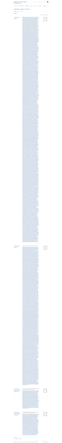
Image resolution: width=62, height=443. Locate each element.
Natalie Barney (28, 133)
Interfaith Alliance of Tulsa (29, 101)
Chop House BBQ (24, 49)
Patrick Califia (23, 335)
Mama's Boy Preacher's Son (30, 119)
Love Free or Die (31, 309)
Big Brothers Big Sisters (32, 37)
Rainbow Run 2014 (34, 169)
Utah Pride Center (29, 379)
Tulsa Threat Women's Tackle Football (35, 223)
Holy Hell (37, 98)
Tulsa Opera (33, 218)
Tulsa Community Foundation (25, 213)
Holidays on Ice (32, 98)
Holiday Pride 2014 (29, 98)
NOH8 (25, 136)
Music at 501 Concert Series (31, 131)
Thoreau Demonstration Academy (30, 205)
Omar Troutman (26, 149)
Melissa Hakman (30, 125)
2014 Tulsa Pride (30, 248)
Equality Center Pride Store (32, 281)
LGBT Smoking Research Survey (32, 307)
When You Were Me (33, 381)
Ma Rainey (28, 310)
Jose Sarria (29, 301)
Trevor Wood (30, 365)
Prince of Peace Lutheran (27, 168)
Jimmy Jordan (26, 300)
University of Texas (33, 232)
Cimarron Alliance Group (34, 51)
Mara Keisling (35, 119)
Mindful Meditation (36, 315)
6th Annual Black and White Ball (27, 23)
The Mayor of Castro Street (30, 359)
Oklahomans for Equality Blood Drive (26, 147)
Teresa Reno (32, 198)
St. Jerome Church (32, 351)
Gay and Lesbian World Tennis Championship (26, 86)
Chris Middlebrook (30, 49)
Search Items (22, 11)
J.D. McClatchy (35, 298)
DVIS (25, 70)
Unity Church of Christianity (26, 229)
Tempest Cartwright (33, 197)
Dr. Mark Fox (30, 68)
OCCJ (30, 137)
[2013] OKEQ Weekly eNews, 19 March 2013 (17, 390)
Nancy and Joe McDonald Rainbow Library (28, 132)
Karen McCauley (34, 109)
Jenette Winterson (29, 299)
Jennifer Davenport (36, 299)
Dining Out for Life (34, 273)
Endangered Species (30, 279)
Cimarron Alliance (24, 51)
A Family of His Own (27, 24)
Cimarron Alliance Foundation (29, 51)
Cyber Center (34, 270)
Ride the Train (33, 175)
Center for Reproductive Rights (31, 46)
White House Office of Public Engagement (27, 238)
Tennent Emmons (26, 198)
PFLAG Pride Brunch (31, 162)
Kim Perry (34, 110)
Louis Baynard (25, 309)
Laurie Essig (35, 112)
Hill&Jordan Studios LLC (28, 97)
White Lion (33, 238)
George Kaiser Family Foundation (34, 88)
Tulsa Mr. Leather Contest (26, 372)
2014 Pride (27, 248)
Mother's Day (32, 316)
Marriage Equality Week (24, 312)
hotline (29, 296)
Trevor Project (28, 365)
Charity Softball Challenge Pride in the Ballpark (34, 264)
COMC (24, 55)
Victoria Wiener (32, 236)
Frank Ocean (34, 83)
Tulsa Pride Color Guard (29, 220)
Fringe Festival (34, 84)
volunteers (31, 237)
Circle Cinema (37, 266)
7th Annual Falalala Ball (32, 23)
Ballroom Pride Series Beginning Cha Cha (29, 34)
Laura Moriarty (26, 112)
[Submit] (47, 1)
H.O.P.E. (28, 94)
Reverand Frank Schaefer (35, 174)
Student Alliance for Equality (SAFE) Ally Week (28, 192)
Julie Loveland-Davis (24, 302)
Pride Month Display (35, 337)
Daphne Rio (28, 61)
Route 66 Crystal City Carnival (32, 177)
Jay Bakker (23, 299)
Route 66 (28, 177)
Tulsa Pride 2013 (30, 372)
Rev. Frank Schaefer (27, 174)
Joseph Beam (32, 301)
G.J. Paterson (33, 287)
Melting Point (33, 125)
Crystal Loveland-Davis (30, 270)
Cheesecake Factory (32, 48)
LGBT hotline (28, 307)
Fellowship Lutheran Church (26, 81)
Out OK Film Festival (24, 331)
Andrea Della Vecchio (24, 31)
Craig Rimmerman (26, 270)
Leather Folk (36, 113)
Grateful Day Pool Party (31, 92)
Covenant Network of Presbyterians (32, 58)
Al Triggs (28, 251)
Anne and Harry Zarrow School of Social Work (33, 253)
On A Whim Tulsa (33, 149)
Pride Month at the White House (28, 166)
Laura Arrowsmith (29, 305)
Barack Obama (27, 35)
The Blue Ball (29, 199)
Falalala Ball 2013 (32, 283)
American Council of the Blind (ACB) (33, 29)
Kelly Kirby (25, 110)
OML (28, 149)
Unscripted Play (23, 235)
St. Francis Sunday (28, 351)
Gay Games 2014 (36, 86)
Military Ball (32, 314)
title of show (37, 205)
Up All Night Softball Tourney (28, 235)
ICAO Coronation (33, 296)
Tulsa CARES (32, 211)
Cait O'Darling (26, 44)
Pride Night (32, 166)
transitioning (32, 208)
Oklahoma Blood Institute (28, 142)
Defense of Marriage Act (31, 272)
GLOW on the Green (34, 90)
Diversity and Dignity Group (29, 274)
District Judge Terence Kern (36, 64)
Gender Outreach (25, 290)
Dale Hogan (25, 60)
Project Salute (33, 338)
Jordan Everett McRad (26, 301)
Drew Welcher (26, 69)
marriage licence (36, 122)
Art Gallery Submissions (36, 33)
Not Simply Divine (24, 137)
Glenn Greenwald (30, 90)
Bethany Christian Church (27, 37)
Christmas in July (34, 49)
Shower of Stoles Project (36, 185)
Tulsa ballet (30, 211)
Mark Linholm (33, 311)
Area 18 (37, 32)
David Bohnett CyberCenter (26, 271)
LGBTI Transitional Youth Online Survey (26, 116)
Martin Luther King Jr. (27, 123)
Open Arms (36, 149)
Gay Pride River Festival (29, 87)
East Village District (26, 277)
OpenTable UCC (32, 151)
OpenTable (30, 151)
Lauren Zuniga (32, 112)
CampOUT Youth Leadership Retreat (26, 45)
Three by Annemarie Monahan (30, 363)
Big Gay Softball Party (29, 258)
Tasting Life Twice (31, 195)
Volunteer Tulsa (28, 237)
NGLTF (38, 135)
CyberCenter (37, 270)
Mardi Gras (25, 120)
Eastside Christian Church (29, 71)
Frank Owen (36, 83)
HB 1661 (38, 95)
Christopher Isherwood (30, 50)
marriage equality (24, 121)
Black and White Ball (29, 259)
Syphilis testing (29, 194)
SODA (30, 350)
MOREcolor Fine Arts (35, 129)
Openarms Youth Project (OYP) (25, 151)
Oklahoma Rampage (27, 145)
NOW (29, 323)
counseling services (27, 58)
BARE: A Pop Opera (32, 35)
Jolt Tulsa (33, 107)
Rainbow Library (27, 169)
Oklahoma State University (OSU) (29, 146)
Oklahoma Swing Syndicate (32, 327)
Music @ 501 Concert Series (25, 131)
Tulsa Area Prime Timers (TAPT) (30, 366)
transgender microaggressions (30, 364)
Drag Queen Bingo (30, 276)
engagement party (30, 74)
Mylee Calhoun (31, 318)
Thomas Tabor (23, 363)
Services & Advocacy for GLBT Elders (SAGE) (31, 182)
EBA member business (31, 72)
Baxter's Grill (35, 35)
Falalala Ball (28, 283)
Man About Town (31, 310)
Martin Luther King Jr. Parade (27, 124)
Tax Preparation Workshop (35, 196)
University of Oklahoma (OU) (34, 231)
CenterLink (35, 46)
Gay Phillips (25, 87)
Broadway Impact (27, 260)
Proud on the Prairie (32, 168)
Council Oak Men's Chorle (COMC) (31, 57)
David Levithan (32, 62)
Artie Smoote (34, 255)
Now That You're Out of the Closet (34, 323)
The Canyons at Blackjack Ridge (33, 199)
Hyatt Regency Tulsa (29, 99)
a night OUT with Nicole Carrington (27, 25)
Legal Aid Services (36, 305)
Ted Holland (30, 197)
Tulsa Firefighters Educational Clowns (34, 214)
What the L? (30, 381)
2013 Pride (30, 247)
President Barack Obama (24, 164)
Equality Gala (28, 77)
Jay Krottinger (26, 299)
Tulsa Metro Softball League (35, 370)
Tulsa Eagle (26, 214)
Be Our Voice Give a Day (28, 257)
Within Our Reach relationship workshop (28, 383)
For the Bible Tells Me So (29, 287)
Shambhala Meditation (29, 184)
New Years (34, 135)
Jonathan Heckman (36, 107)
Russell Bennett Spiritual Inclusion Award (30, 342)
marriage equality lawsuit (28, 121)
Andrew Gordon (28, 31)
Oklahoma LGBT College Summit (30, 144)
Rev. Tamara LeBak (31, 174)
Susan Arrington (34, 355)
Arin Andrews (26, 33)
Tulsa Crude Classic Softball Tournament (32, 368)
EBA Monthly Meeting (36, 72)
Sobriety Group (28, 350)
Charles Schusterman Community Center (26, 47)
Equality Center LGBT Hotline (27, 281)
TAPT (26, 195)
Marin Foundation (30, 311)
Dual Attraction (29, 69)
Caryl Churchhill (30, 263)
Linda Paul (36, 116)
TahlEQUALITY (35, 194)
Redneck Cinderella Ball (30, 171)
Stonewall (32, 190)
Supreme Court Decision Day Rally (29, 355)
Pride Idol (36, 336)
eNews (33, 279)
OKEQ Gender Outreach (30, 326)
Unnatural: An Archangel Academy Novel (34, 234)
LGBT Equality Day (36, 114)
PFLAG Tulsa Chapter (24, 163)
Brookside (32, 42)
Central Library (36, 263)
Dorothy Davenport (26, 275)
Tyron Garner (36, 377)
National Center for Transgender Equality (34, 133)
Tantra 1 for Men (24, 195)
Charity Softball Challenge (26, 264)
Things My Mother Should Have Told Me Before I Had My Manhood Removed (29, 362)
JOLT (27, 107)
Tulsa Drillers (37, 368)
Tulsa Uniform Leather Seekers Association (32, 376)
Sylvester (25, 194)
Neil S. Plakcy (25, 135)
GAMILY (33, 85)
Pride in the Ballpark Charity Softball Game (29, 337)
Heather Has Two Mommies (25, 294)
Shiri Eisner (29, 349)
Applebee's (29, 32)
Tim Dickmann (36, 363)
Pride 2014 (27, 336)
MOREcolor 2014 (26, 129)
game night (31, 85)
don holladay (34, 66)
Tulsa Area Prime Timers (31, 210)
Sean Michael (28, 181)
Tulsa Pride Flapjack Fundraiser (35, 220)
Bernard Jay (36, 36)
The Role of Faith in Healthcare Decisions (31, 203)
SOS (29, 187)
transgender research (35, 207)
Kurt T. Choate (35, 111)
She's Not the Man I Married (31, 348)
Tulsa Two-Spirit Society (32, 374)
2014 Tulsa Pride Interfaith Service (32, 19)
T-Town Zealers (32, 194)
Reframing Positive (35, 171)
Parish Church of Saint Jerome (25, 334)
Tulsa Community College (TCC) (25, 212)
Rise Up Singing (36, 175)
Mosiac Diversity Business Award (28, 316)
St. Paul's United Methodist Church (32, 353)
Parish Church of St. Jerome (31, 334)
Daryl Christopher (35, 61)
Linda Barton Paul (33, 116)
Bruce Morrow (35, 42)
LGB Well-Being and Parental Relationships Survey (29, 114)
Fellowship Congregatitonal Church (30, 285)
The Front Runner (32, 357)
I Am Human (32, 99)
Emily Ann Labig (32, 73)
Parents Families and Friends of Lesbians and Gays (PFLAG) (28, 159)
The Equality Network (30, 200)
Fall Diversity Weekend (36, 283)
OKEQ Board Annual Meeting (29, 138)
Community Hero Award (27, 268)
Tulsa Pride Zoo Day (31, 222)
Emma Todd (35, 73)
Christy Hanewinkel (35, 50)
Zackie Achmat (23, 384)
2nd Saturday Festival (30, 22)
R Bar (24, 169)
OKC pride (37, 137)
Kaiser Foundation (26, 109)
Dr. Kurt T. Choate (26, 276)
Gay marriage (29, 288)
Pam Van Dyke (29, 157)
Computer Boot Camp (31, 268)
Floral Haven (33, 286)
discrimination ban (27, 64)
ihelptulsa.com (34, 100)
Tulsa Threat (30, 223)
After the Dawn (30, 27)
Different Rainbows (30, 273)
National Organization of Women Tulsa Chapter (33, 320)
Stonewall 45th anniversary (35, 190)
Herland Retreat (33, 294)
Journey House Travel (36, 301)
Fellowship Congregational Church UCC (31, 284)
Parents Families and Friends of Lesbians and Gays (33, 158)
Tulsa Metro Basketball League (29, 370)
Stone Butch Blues (29, 190)
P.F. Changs (27, 157)
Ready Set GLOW (28, 170)
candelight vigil (31, 45)
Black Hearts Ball (27, 38)
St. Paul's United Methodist (26, 353)
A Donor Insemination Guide (31, 249)
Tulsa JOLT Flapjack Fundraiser (35, 216)
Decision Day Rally (26, 272)
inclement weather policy (24, 101)
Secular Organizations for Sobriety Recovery (34, 181)
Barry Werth (25, 257)
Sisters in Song (25, 350)
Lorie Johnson (31, 118)
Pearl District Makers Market (32, 161)
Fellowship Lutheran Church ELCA (32, 81)
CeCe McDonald (26, 46)
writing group (33, 240)
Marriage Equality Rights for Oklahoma (31, 122)
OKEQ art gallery (25, 324)
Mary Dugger (25, 313)
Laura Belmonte (32, 305)
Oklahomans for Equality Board (33, 147)
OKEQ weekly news (24, 142)
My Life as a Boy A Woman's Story (26, 318)
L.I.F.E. (38, 111)
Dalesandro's (28, 60)
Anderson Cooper (24, 253)
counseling (23, 58)
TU (37, 365)
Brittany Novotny (24, 260)
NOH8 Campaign (27, 136)
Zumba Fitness (26, 384)
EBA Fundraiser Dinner (26, 72)
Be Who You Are (32, 257)
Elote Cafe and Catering (28, 73)
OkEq (23, 324)
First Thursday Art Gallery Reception (25, 82)
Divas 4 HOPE (25, 274)
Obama (29, 137)
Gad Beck (36, 287)
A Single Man (32, 25)
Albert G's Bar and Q (36, 27)
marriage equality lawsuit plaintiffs (34, 121)
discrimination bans (31, 64)
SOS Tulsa (33, 187)
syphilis (27, 194)
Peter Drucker (29, 335)
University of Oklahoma (29, 231)
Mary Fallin (28, 313)
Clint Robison (34, 53)
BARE (29, 35)
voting (32, 237)
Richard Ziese (26, 175)
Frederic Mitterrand (30, 84)
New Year (32, 135)
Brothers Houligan (34, 260)
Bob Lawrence (32, 259)
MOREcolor (23, 129)
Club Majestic (37, 53)
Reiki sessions (34, 172)
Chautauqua (28, 48)
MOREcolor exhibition (30, 129)
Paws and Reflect (29, 160)
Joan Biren (29, 300)
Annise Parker (26, 32)
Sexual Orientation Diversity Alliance (32, 347)
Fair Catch (30, 79)
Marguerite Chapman (36, 120)
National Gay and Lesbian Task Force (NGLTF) (29, 134)
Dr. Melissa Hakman (33, 68)
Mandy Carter (34, 310)
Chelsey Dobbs (35, 48)
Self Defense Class (26, 346)
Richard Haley (23, 175)
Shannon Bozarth (36, 184)
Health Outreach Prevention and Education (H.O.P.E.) (27, 96)
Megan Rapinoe (27, 125)
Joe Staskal (28, 105)
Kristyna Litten (30, 111)
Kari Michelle (37, 109)
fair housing (32, 79)
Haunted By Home (24, 95)
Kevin (29, 110)
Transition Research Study (28, 208)
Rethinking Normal (24, 173)
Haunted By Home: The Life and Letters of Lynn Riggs (31, 95)
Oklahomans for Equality (35, 146)
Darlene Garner (31, 61)
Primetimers (23, 168)
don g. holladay (31, 66)
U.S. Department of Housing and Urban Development (29, 227)
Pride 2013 (25, 336)
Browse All (15, 11)
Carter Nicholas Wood (26, 263)
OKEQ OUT (34, 326)
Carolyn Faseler (29, 262)
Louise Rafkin (28, 309)
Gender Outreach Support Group (27, 88)
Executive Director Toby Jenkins (25, 79)
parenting (35, 157)
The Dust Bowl (26, 200)
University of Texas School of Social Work (28, 233)
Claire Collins (31, 53)
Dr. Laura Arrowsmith (27, 68)
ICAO (30, 100)
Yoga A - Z (37, 240)
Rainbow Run (30, 169)
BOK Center (23, 40)
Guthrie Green (26, 94)
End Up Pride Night (27, 74)
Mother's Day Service (36, 316)
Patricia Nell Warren (36, 334)
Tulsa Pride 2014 (34, 372)
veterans (32, 379)
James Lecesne (34, 103)
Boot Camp (33, 40)
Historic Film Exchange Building (34, 97)
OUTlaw (27, 331)
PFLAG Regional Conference (36, 335)
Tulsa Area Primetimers (26, 211)
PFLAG (25, 162)
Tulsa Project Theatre (35, 222)
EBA (36, 71)
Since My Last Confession (33, 349)
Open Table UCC (35, 329)
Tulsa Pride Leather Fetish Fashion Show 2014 (30, 221)
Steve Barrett (37, 353)
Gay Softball (33, 87)
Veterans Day (34, 379)
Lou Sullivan (34, 118)
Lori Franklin (28, 118)
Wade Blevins (34, 237)
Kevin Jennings (31, 110)
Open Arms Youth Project (27, 150)
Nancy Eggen (34, 132)
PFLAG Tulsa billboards (36, 162)
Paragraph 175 (32, 157)
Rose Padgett (25, 177)
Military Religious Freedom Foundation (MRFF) (29, 315)
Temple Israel (36, 197)
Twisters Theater (26, 377)
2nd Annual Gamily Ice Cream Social (33, 21)
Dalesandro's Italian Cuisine (32, 60)
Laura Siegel (29, 112)
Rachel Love (35, 339)
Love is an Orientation (36, 309)
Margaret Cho (32, 120)
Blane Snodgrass (33, 38)
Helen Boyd (29, 294)
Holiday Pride (25, 98)
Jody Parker (25, 105)
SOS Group (31, 187)
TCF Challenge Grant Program (25, 197)
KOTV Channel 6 (25, 111)
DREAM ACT (33, 276)
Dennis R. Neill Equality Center (30, 391)
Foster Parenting (31, 83)
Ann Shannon (27, 253)
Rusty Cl (35, 342)
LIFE (30, 116)
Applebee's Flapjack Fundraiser (33, 32)
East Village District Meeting (30, 277)
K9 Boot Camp (32, 108)
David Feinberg (31, 271)
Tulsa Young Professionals (26, 225)
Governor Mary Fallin (26, 292)
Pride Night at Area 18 (36, 166)
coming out (30, 55)
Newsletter (36, 135)
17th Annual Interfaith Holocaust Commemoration (30, 18)
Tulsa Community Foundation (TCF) (31, 213)
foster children (27, 83)
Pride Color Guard (29, 164)
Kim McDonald (34, 303)
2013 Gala (28, 247)
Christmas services (33, 266)
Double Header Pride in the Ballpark (31, 275)
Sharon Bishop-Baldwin (28, 185)
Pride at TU (30, 336)
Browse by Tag (18, 11)
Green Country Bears (33, 292)
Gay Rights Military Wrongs (33, 288)
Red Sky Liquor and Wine (25, 340)
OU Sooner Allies (30, 153)
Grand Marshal (29, 292)
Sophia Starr (27, 187)
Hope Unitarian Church (26, 296)
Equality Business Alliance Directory (28, 75)
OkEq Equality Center (30, 140)
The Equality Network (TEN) (35, 200)
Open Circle (30, 329)
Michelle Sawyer (29, 314)
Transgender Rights (24, 365)
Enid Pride (33, 74)
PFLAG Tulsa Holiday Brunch (30, 163)
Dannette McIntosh (25, 61)
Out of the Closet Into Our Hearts (28, 155)
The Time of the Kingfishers (29, 361)
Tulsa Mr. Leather (32, 371)
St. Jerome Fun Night (36, 351)
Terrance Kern (34, 198)
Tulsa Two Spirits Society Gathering (33, 224)
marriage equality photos (24, 122)
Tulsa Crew (23, 214)
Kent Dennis (27, 110)
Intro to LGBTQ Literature (32, 297)
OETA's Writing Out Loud (33, 137)
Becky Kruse (36, 257)
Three (26, 363)
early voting (29, 70)
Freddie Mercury (26, 84)
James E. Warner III (31, 103)
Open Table (38, 150)
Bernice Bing (23, 37)
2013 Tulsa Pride (32, 247)
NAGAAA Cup (34, 318)
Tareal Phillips (28, 195)
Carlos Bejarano (26, 262)
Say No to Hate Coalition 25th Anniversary (33, 344)
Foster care (25, 83)
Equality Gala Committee (35, 77)
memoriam (36, 125)
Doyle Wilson (36, 275)
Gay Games (33, 86)
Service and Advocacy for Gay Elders (31, 346)
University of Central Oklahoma (32, 229)
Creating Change (29, 59)
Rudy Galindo (36, 177)
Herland (31, 294)
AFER (23, 251)
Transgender (31, 207)
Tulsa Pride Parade (37, 221)
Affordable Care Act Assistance (25, 27)
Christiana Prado (26, 266)
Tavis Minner (32, 196)
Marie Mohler (27, 311)
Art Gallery (33, 33)
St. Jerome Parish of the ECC (28, 352)
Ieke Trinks (32, 100)
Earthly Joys (31, 70)
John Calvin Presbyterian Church (32, 105)
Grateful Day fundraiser (26, 92)
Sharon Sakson (32, 185)
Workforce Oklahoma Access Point (35, 383)
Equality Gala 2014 (31, 77)
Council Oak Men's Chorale (31, 56)
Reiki (31, 172)
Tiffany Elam (34, 205)
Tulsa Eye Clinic (29, 214)
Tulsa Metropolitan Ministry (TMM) (27, 371)
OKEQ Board (25, 138)
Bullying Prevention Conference (27, 261)
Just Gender (28, 302)
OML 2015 (30, 149)
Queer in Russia (35, 168)
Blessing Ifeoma (37, 38)
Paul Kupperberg (26, 160)
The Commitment (24, 357)
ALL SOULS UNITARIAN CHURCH (26, 252)
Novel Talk (27, 137)
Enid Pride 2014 (36, 74)
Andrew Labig (31, 31)
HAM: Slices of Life (31, 94)
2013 (25, 247)
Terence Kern (29, 198)
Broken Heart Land (26, 42)
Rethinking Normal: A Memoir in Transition (30, 173)
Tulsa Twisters (23, 224)
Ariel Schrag (23, 33)
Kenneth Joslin (25, 303)
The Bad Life (26, 199)
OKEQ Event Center (26, 326)
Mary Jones (30, 313)
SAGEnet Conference (28, 179)
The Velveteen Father (34, 361)
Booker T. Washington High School (28, 40)
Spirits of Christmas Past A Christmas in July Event (30, 188)
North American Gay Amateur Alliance (27, 322)
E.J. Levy (27, 70)
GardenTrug (26, 288)
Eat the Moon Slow (34, 71)
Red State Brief (30, 340)
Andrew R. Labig (34, 31)
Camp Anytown (29, 44)
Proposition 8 (29, 339)
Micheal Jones (25, 314)
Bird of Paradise (25, 259)
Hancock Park (35, 94)
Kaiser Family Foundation (31, 302)
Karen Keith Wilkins (30, 109)
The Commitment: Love (28, 357)
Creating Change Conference (34, 59)
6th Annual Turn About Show (25, 249)
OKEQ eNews (27, 325)
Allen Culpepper (32, 252)
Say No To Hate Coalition (26, 344)
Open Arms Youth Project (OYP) (33, 150)
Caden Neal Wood (32, 261)
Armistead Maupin (29, 33)
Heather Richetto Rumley (35, 96)
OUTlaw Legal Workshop (30, 331)
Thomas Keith (25, 205)
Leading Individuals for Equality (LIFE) (30, 113)
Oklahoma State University (32, 145)
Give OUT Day (25, 90)
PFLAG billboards (27, 162)
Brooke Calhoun (31, 260)
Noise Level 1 (37, 136)
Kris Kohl (28, 111)
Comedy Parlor (27, 55)
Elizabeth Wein (23, 73)
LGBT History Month (24, 307)
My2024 (34, 131)
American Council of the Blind (27, 29)
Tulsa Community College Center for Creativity (33, 212)
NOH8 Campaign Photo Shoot (32, 136)
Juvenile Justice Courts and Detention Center (26, 108)
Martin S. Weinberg (32, 124)
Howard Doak (25, 99)
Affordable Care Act (26, 251)
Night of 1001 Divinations (30, 321)
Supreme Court (23, 355)
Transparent (35, 208)
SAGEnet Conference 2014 (32, 179)
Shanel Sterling (33, 184)
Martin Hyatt (28, 312)
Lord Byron (26, 118)
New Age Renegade (28, 135)
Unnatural (28, 234)
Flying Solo (36, 286)
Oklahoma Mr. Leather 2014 (26, 327)
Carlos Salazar (34, 45)
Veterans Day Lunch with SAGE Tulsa (27, 236)
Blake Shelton (30, 38)
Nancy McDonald (25, 133)
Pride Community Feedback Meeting (34, 164)
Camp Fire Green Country (35, 44)
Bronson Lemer (29, 42)
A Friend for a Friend (31, 24)
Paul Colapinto (26, 335)
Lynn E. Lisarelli (25, 310)
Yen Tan (35, 240)
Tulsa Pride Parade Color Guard (25, 222)
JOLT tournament (30, 107)
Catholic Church (33, 263)
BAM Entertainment (35, 34)
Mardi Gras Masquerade (28, 120)
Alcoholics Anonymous (32, 251)
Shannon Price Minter (27, 348)
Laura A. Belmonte (25, 305)
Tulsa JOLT (31, 216)
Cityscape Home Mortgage (27, 53)
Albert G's (32, 27)
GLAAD (27, 90)
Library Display (37, 307)
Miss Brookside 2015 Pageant (32, 127)
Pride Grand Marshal (33, 336)
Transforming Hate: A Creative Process (26, 207)
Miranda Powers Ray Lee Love (25, 127)
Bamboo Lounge (24, 35)
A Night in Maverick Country (33, 250)
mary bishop (35, 124)
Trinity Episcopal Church (36, 209)
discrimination (23, 64)
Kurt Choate (33, 111)
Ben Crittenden (33, 36)
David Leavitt (34, 271)
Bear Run (26, 36)
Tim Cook (34, 363)
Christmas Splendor (26, 50)
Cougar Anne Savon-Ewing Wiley (25, 56)
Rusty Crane (37, 342)
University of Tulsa (34, 233)
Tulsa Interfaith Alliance (27, 216)
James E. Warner (27, 103)
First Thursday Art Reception (32, 82)
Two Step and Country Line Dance (31, 377)
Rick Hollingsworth (30, 175)
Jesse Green (23, 300)
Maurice (35, 313)
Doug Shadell (37, 66)
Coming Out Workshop (33, 55)
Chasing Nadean (25, 48)
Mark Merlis (36, 311)
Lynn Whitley (26, 119)
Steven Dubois (25, 190)
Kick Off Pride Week (29, 303)
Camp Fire (32, 44)
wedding (37, 237)
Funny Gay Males (26, 85)
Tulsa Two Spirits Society (27, 224)
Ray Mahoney (25, 170)
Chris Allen (27, 49)
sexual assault (36, 183)
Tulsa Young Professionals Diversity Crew (33, 225)
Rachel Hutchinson (32, 339)
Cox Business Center (26, 59)
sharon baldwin (23, 185)
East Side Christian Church (35, 70)
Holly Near (35, 98)
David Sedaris (36, 62)
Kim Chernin (32, 303)
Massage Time (33, 313)
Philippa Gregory (34, 163)
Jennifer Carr (32, 299)
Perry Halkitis (36, 161)
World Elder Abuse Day (29, 240)
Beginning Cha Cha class (29, 36)
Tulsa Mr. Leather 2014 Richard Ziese (27, 218)
